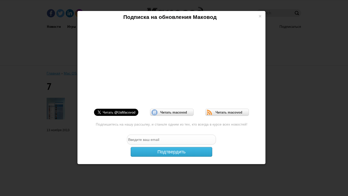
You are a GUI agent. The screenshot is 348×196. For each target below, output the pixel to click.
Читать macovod (172, 112)
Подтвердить (171, 151)
